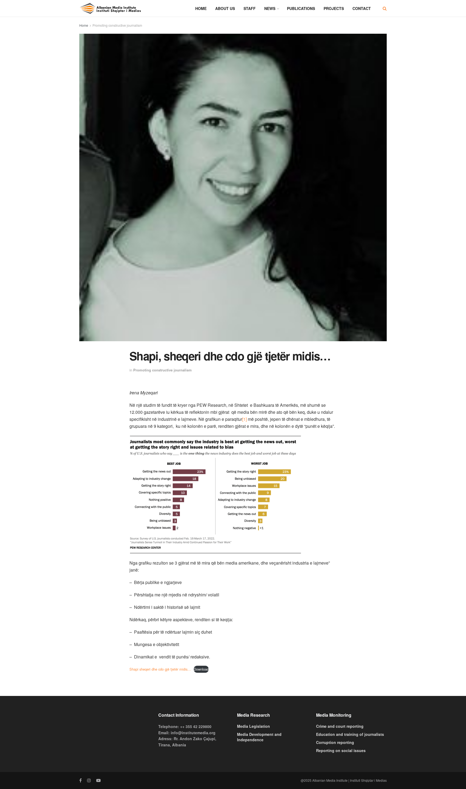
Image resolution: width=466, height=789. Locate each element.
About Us (225, 8)
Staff (250, 8)
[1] (244, 419)
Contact (361, 8)
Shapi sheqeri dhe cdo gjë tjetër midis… (160, 669)
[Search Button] (385, 8)
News (269, 8)
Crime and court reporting (340, 726)
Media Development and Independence (259, 737)
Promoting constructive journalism (117, 25)
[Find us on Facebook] (80, 780)
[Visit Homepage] (110, 8)
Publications (301, 8)
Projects (334, 8)
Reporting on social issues (341, 750)
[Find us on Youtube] (98, 780)
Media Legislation (253, 726)
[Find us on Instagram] (89, 780)
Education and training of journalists (350, 734)
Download (201, 669)
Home (201, 8)
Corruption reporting (335, 742)
